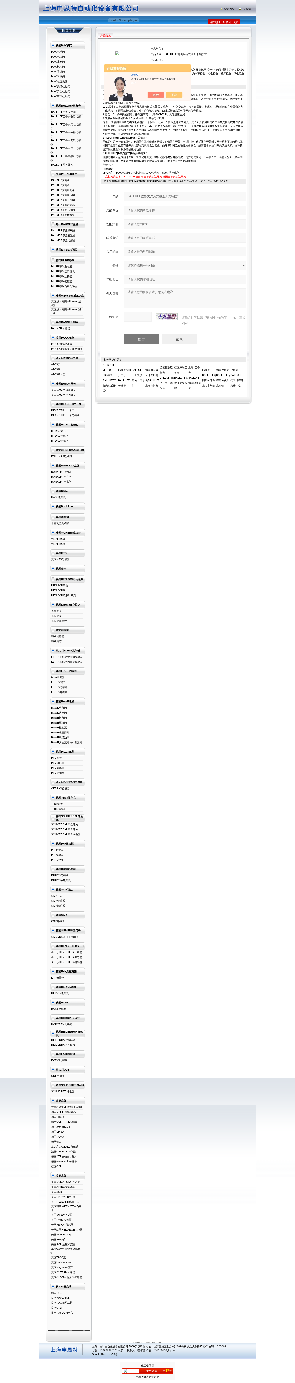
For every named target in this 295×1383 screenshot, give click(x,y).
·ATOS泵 (55, 364)
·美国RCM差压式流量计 (64, 1244)
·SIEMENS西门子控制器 (64, 936)
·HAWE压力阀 (58, 722)
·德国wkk (55, 1141)
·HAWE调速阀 (58, 712)
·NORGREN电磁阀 (61, 1024)
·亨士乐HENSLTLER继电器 (66, 957)
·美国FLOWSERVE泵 (62, 1196)
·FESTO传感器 (58, 687)
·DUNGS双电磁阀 (60, 880)
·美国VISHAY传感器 (61, 1224)
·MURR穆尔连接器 (61, 276)
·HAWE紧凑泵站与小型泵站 (66, 742)
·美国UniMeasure (60, 1262)
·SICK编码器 (57, 905)
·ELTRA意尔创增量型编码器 (66, 661)
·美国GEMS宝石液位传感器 (66, 1277)
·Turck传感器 (57, 808)
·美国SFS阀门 (58, 1239)
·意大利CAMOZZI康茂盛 (64, 1146)
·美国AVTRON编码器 (62, 1186)
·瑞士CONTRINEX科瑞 (63, 1121)
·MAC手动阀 (57, 71)
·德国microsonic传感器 (63, 1161)
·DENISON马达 (59, 585)
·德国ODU (56, 1166)
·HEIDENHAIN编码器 (62, 1039)
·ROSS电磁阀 (58, 1008)
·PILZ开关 (56, 758)
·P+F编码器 (57, 854)
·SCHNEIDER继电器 (62, 1091)
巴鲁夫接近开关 (153, 176)
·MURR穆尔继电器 (61, 266)
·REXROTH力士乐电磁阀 (64, 415)
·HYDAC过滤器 (59, 440)
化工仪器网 (147, 1365)
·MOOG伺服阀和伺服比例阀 (66, 348)
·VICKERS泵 (57, 543)
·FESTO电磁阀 (58, 692)
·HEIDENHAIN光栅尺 (62, 1044)
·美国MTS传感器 (60, 559)
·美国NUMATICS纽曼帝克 (65, 1182)
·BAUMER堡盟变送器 (62, 235)
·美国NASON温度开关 (63, 389)
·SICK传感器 (57, 900)
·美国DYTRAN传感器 (62, 1272)
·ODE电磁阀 (57, 1075)
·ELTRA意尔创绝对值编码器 (66, 656)
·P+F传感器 (57, 849)
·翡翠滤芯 (56, 641)
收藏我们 (248, 8)
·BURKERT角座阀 (60, 476)
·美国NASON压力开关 (63, 394)
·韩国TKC (56, 1292)
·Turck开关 (56, 803)
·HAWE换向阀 (58, 717)
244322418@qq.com (165, 1350)
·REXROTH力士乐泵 (62, 410)
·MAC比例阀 (57, 61)
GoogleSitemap (101, 1354)
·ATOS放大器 (58, 374)
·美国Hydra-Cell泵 (61, 1219)
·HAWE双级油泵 (59, 737)
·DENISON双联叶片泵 (63, 595)
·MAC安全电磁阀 (60, 91)
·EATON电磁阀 (59, 1060)
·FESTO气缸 (57, 682)
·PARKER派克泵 (60, 185)
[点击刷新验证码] (167, 316)
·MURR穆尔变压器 (61, 281)
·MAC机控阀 (57, 66)
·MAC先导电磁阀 (60, 86)
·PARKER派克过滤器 (62, 205)
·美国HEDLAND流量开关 (64, 1201)
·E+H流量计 (57, 977)
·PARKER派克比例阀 (62, 200)
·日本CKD (56, 1307)
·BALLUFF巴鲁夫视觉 (63, 111)
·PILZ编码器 (57, 767)
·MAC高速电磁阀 (60, 96)
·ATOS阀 (55, 369)
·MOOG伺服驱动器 (61, 343)
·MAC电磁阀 (57, 56)
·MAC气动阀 (57, 51)
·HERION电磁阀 (59, 993)
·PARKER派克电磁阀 (62, 210)
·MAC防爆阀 (57, 76)
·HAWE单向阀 (58, 707)
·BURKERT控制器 (60, 471)
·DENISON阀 (58, 590)
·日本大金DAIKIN (60, 1297)
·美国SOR (56, 1191)
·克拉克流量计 (58, 620)
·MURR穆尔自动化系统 (63, 286)
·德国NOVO (57, 1136)
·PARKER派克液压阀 (62, 195)
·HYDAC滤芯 (58, 430)
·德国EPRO (57, 1131)
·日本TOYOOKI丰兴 (61, 1312)
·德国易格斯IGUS (60, 1126)
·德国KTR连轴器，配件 (63, 1156)
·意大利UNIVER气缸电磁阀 (66, 1106)
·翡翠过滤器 (57, 636)
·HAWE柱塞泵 (58, 727)
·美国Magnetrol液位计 (63, 1267)
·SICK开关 (56, 895)
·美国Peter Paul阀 (60, 1234)
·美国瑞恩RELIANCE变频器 (66, 1229)
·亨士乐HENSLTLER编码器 (66, 962)
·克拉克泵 (56, 615)
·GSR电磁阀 (57, 921)
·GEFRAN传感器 (60, 788)
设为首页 (229, 8)
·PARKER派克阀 (60, 180)
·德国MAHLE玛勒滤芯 (63, 1111)
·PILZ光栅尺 (57, 772)
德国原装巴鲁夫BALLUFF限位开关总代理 (181, 378)
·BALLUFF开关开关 (61, 164)
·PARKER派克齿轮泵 (62, 190)
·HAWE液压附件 (59, 732)
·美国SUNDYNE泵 (61, 1214)
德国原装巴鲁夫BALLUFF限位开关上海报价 (167, 378)
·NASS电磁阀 (58, 497)
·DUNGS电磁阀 (59, 875)
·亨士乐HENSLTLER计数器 (66, 952)
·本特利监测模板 (59, 523)
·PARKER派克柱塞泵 (62, 215)
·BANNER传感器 (60, 328)
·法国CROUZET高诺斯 (63, 1151)
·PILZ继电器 (57, 762)
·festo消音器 (57, 677)
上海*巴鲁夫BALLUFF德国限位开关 (194, 378)
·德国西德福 (57, 1116)
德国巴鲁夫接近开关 (174, 176)
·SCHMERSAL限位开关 (64, 824)
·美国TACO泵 (58, 1257)
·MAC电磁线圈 (58, 81)
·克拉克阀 (56, 610)
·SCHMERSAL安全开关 (64, 829)
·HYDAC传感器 (59, 435)
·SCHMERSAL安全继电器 (65, 834)
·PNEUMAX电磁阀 (61, 456)
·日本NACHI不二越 (61, 1302)
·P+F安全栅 (57, 859)
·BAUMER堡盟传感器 (62, 240)
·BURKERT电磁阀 (60, 481)
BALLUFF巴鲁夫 (133, 176)
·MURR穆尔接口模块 (62, 271)
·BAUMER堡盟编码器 (62, 230)
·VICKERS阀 (57, 538)
